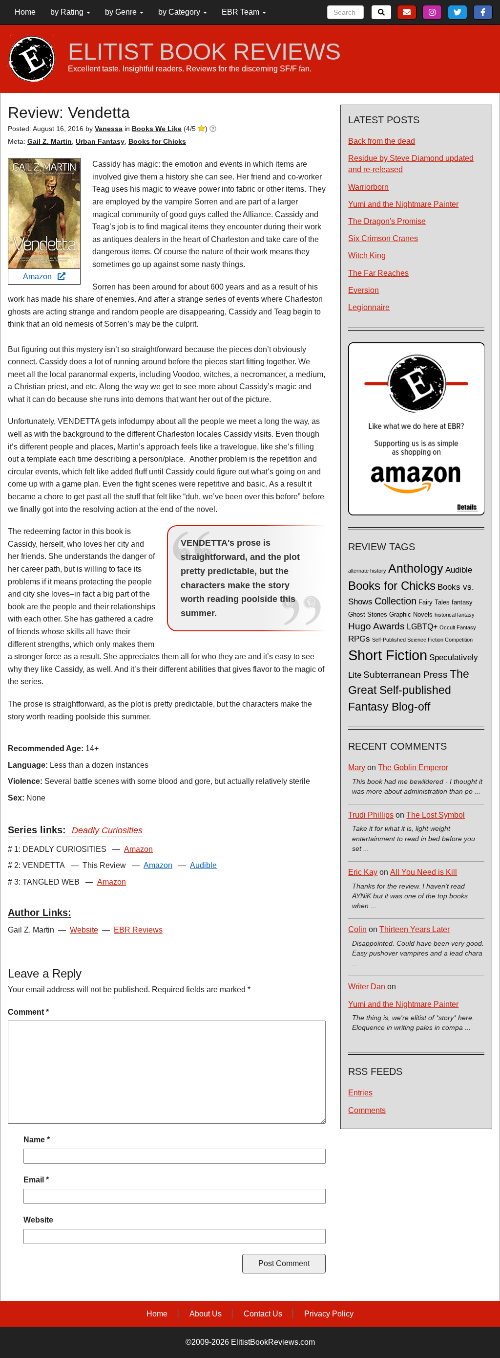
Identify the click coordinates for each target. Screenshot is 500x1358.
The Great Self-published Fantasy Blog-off (408, 690)
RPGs (359, 639)
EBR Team (241, 12)
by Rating (67, 12)
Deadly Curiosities (107, 830)
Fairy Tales (434, 602)
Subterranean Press (405, 674)
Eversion (363, 290)
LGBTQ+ (422, 626)
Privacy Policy (329, 1314)
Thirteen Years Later (414, 929)
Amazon (40, 276)
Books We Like (157, 129)
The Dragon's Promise (387, 221)
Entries (360, 1093)
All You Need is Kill (423, 872)
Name (36, 1139)
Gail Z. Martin (49, 141)
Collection (396, 601)
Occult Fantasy (457, 627)
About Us (205, 1314)
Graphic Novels (411, 614)
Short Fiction (387, 655)
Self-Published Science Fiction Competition (422, 640)
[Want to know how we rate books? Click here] (212, 129)
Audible (203, 865)
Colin (357, 929)
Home (25, 12)
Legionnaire (369, 307)
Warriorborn (368, 187)
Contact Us (263, 1314)
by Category (180, 12)
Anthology (415, 568)
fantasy (462, 602)
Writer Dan (366, 986)
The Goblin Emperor (413, 767)
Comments (367, 1110)
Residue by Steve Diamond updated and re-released (411, 164)
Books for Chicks (157, 141)
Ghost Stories (367, 614)
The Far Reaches (378, 273)
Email (36, 1180)
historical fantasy (455, 615)
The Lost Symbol (435, 815)
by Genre (122, 12)
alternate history (367, 571)
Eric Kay (362, 872)
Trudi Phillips (371, 815)
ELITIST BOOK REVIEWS (204, 52)
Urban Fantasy (100, 141)
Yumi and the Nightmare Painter (403, 204)
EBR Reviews (138, 930)
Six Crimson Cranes (383, 238)
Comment (28, 1012)
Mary (356, 767)
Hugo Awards (376, 626)
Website (84, 930)
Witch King (367, 255)
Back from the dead (381, 141)
